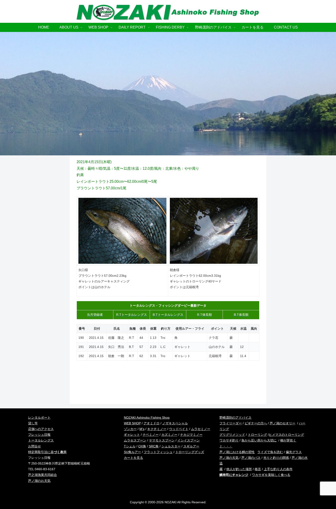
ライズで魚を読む (270, 452)
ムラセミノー (200, 429)
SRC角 (154, 446)
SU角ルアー (132, 452)
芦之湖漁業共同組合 (42, 475)
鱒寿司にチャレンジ (233, 475)
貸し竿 (33, 423)
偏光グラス (294, 452)
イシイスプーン (188, 440)
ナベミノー (151, 434)
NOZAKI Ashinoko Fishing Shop (147, 417)
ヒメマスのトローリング (286, 434)
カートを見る (133, 457)
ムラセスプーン (135, 440)
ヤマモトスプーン (162, 440)
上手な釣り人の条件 (278, 469)
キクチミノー (156, 429)
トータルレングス (41, 440)
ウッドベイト (178, 429)
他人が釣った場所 (239, 469)
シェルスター (171, 446)
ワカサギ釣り (229, 440)
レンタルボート (39, 417)
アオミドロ (152, 423)
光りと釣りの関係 (276, 457)
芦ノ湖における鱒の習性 (237, 452)
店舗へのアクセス (41, 429)
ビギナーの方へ (256, 423)
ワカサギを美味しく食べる (271, 475)
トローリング (257, 434)
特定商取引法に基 (47, 452)
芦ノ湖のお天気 (39, 481)
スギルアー (191, 446)
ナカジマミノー (191, 434)
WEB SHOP (132, 423)
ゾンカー (130, 429)
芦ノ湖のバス (251, 457)
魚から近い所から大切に (259, 440)
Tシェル (130, 446)
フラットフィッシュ (158, 452)
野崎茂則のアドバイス (235, 417)
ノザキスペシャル (175, 423)
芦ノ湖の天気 (229, 457)
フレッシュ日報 (39, 434)
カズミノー (169, 434)
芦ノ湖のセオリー (282, 423)
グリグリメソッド (232, 434)
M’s (141, 429)
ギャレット (132, 434)
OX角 (142, 446)
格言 (258, 469)
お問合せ (34, 446)
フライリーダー (230, 423)
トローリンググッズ (189, 452)
